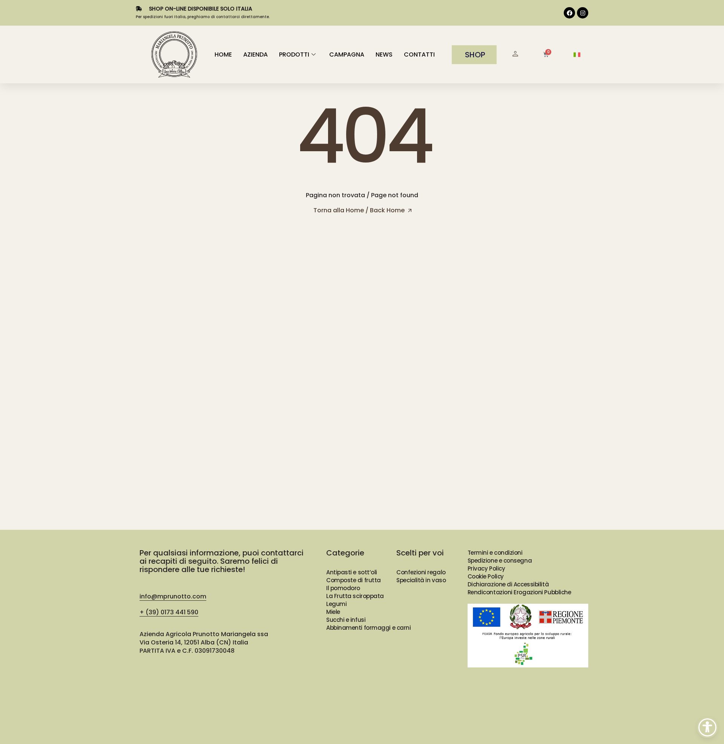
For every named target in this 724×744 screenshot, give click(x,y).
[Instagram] (582, 12)
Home (223, 54)
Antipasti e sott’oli (351, 572)
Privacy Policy (486, 568)
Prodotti (294, 54)
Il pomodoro (343, 588)
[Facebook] (569, 12)
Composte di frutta (353, 580)
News (384, 54)
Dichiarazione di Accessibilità (508, 584)
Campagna (346, 54)
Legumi (336, 604)
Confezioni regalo (420, 572)
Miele (333, 612)
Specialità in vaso (421, 580)
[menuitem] (577, 55)
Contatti (419, 54)
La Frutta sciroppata (355, 596)
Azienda (255, 54)
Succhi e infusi (345, 620)
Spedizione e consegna (500, 561)
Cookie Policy (486, 576)
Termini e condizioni (495, 553)
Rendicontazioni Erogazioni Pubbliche (519, 592)
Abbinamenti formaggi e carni (368, 628)
